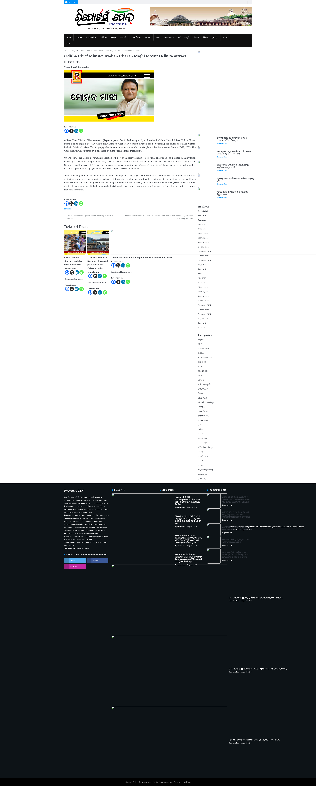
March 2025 (202, 287)
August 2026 (203, 211)
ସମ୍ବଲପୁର (202, 474)
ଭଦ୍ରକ (201, 434)
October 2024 (203, 310)
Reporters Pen (83, 67)
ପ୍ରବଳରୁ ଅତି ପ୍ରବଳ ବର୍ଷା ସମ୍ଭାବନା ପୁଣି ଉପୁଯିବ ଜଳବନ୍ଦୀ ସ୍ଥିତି (233, 166)
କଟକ (200, 366)
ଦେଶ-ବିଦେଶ (136, 37)
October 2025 (203, 256)
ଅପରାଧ (148, 37)
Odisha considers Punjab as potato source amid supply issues (141, 257)
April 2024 (202, 328)
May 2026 (202, 224)
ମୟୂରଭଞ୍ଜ (202, 443)
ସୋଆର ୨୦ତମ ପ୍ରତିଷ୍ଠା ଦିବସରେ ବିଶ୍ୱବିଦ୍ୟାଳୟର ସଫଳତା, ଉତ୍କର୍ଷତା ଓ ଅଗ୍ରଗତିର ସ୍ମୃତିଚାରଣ (236, 514)
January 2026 (203, 242)
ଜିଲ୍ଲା (196, 37)
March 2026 (202, 233)
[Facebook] (66, 131)
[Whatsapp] (81, 131)
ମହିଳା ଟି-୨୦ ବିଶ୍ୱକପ (206, 447)
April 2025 (202, 283)
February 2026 (203, 238)
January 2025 (203, 296)
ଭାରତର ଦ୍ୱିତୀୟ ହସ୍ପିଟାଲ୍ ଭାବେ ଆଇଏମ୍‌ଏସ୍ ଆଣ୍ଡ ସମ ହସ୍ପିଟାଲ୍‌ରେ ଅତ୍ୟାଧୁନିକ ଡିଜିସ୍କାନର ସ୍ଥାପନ (236, 554)
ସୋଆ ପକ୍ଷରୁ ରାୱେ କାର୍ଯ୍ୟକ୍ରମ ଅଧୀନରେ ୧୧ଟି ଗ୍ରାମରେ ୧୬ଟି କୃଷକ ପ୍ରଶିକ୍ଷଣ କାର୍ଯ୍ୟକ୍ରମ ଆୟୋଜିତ (236, 499)
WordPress (186, 782)
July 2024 (202, 323)
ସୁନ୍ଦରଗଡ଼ (202, 479)
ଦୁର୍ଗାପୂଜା (201, 407)
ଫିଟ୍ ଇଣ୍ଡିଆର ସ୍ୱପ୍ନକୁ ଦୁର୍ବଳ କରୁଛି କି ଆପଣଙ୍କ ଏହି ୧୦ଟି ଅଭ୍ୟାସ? (232, 139)
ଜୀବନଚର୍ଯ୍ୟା (91, 37)
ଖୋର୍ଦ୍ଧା (201, 380)
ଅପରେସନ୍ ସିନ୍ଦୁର (205, 357)
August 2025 (203, 265)
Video (225, 37)
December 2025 (204, 247)
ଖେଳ (158, 37)
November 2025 (204, 251)
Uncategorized (203, 348)
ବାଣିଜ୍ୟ (103, 37)
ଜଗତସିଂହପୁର (203, 389)
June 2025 (202, 274)
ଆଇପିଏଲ (202, 362)
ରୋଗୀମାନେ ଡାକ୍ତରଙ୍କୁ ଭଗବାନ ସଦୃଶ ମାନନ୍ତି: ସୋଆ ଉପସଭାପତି (235, 528)
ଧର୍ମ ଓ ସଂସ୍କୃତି (183, 37)
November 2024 (204, 305)
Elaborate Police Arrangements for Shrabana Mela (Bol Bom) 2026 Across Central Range (266, 527)
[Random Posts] (245, 2)
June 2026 (202, 220)
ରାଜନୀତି (123, 37)
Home (68, 37)
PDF (68, 43)
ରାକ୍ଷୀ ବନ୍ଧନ (203, 456)
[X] (71, 131)
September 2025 (204, 260)
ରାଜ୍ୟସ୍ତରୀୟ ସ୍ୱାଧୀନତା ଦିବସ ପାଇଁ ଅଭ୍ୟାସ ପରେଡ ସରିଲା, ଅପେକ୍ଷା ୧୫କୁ (234, 152)
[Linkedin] (76, 131)
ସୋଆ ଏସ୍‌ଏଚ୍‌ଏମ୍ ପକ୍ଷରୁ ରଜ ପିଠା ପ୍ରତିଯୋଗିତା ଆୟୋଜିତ (235, 541)
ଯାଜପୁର (201, 452)
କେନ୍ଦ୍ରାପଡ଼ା (203, 371)
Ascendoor (169, 782)
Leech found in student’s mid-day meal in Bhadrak (73, 261)
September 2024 (204, 314)
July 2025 (202, 269)
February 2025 (203, 292)
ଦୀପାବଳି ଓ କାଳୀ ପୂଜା (206, 402)
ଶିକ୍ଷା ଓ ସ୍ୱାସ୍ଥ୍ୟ (210, 37)
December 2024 (204, 301)
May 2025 (202, 278)
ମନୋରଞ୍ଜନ (169, 37)
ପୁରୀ (199, 425)
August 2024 (203, 319)
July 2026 (202, 215)
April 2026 (202, 229)
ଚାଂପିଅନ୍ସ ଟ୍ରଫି (204, 384)
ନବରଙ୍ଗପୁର (203, 420)
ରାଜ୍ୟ (113, 37)
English (79, 37)
